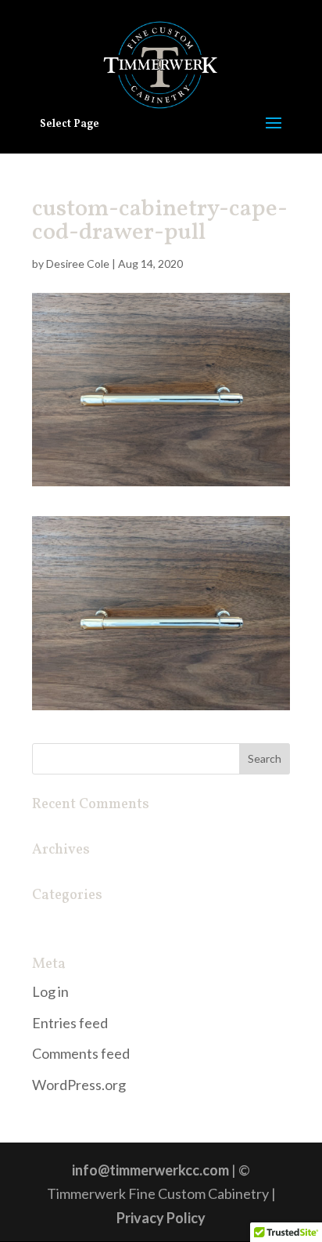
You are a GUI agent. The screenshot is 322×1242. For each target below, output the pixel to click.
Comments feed (81, 1053)
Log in (50, 991)
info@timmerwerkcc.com (150, 1170)
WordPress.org (79, 1084)
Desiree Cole (77, 263)
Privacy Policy (161, 1217)
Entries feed (70, 1022)
